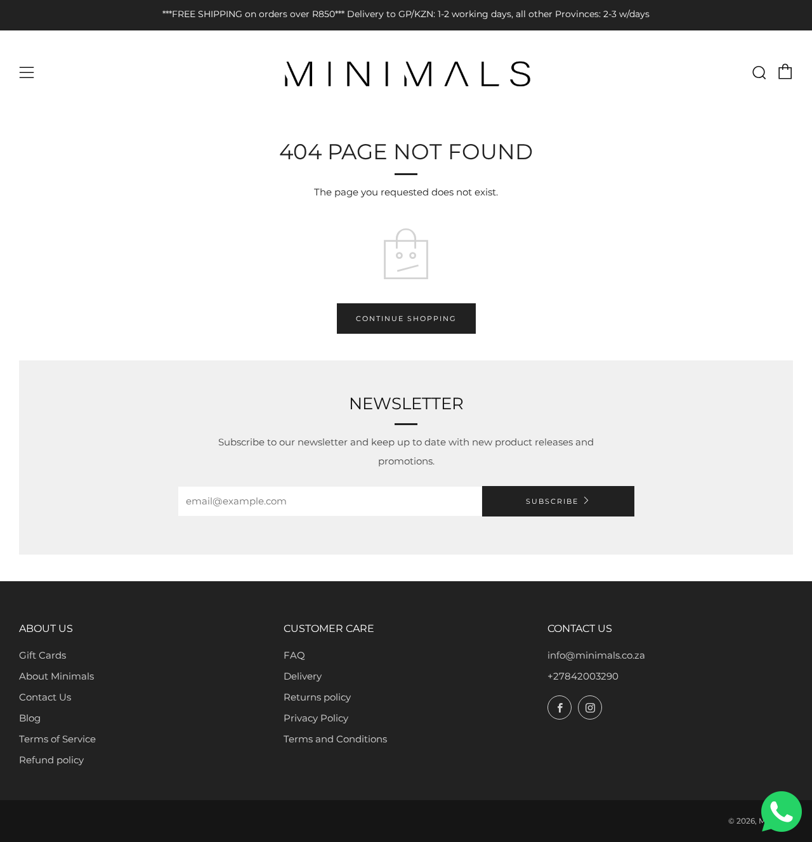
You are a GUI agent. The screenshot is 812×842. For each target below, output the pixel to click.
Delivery (303, 676)
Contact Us (45, 697)
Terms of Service (57, 739)
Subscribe (552, 501)
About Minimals (56, 676)
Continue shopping (406, 318)
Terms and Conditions (335, 739)
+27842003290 (583, 676)
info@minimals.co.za (596, 655)
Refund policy (51, 760)
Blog (30, 718)
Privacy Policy (316, 718)
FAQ (294, 655)
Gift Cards (42, 655)
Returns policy (317, 697)
